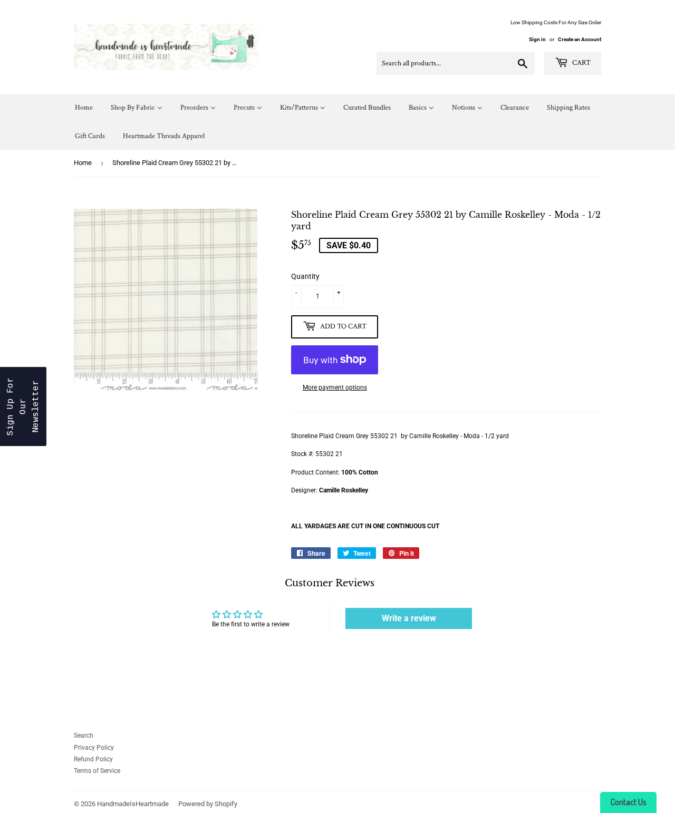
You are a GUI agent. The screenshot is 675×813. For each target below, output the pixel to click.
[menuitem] (84, 108)
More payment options (335, 387)
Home (83, 163)
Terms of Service (97, 771)
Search (83, 735)
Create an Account (579, 39)
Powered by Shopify (207, 804)
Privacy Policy (94, 747)
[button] (23, 406)
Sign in (537, 39)
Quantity (305, 276)
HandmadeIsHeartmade (133, 804)
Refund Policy (93, 759)
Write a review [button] (409, 618)
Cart (581, 62)
